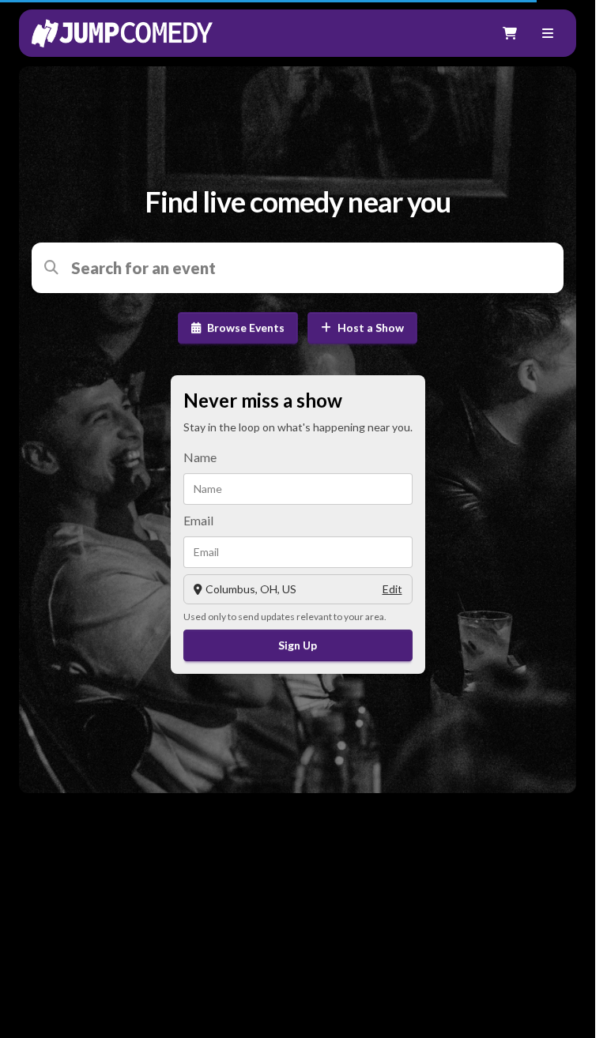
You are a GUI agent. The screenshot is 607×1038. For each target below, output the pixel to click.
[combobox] (308, 267)
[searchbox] (308, 267)
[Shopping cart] (510, 33)
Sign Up (297, 645)
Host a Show (370, 327)
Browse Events (246, 327)
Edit (392, 589)
